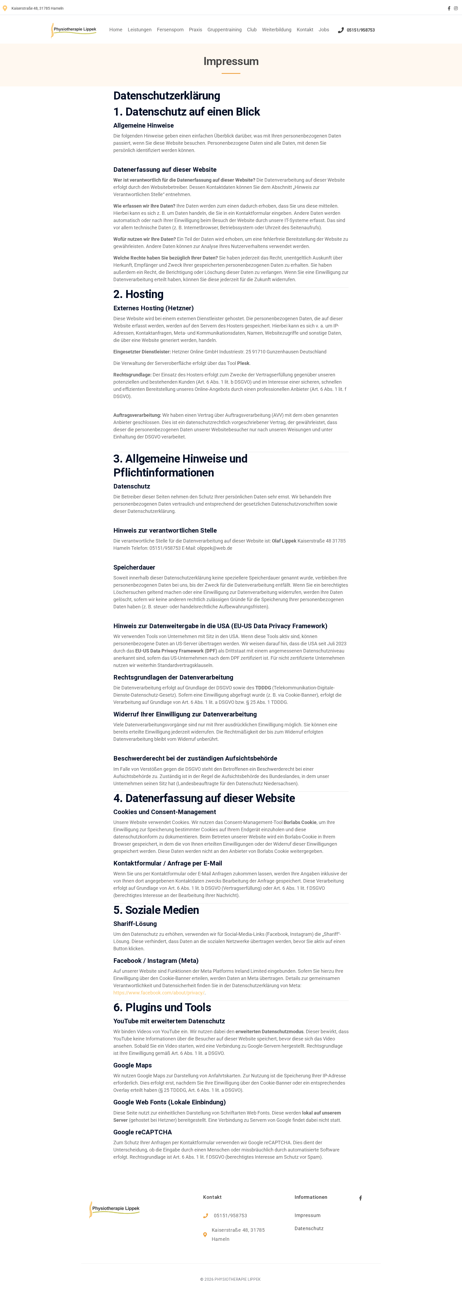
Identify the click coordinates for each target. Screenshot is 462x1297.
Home (115, 29)
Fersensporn (170, 29)
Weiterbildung (276, 29)
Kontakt (305, 29)
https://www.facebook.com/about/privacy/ (159, 992)
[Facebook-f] (449, 8)
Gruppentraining (224, 29)
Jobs (324, 29)
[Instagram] (455, 8)
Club (252, 29)
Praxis (195, 29)
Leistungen (140, 29)
